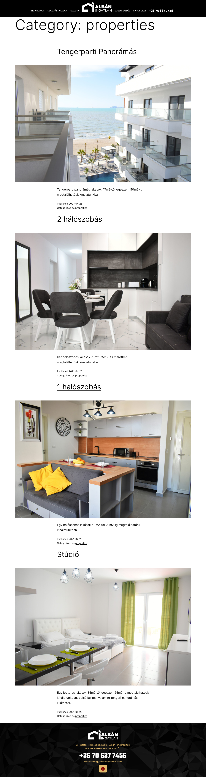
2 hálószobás (79, 219)
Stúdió (68, 554)
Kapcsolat (139, 10)
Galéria (74, 10)
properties (81, 207)
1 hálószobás (79, 386)
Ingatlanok (37, 10)
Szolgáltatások (57, 10)
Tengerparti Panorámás (97, 51)
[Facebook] (103, 768)
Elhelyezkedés (122, 10)
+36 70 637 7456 (103, 756)
